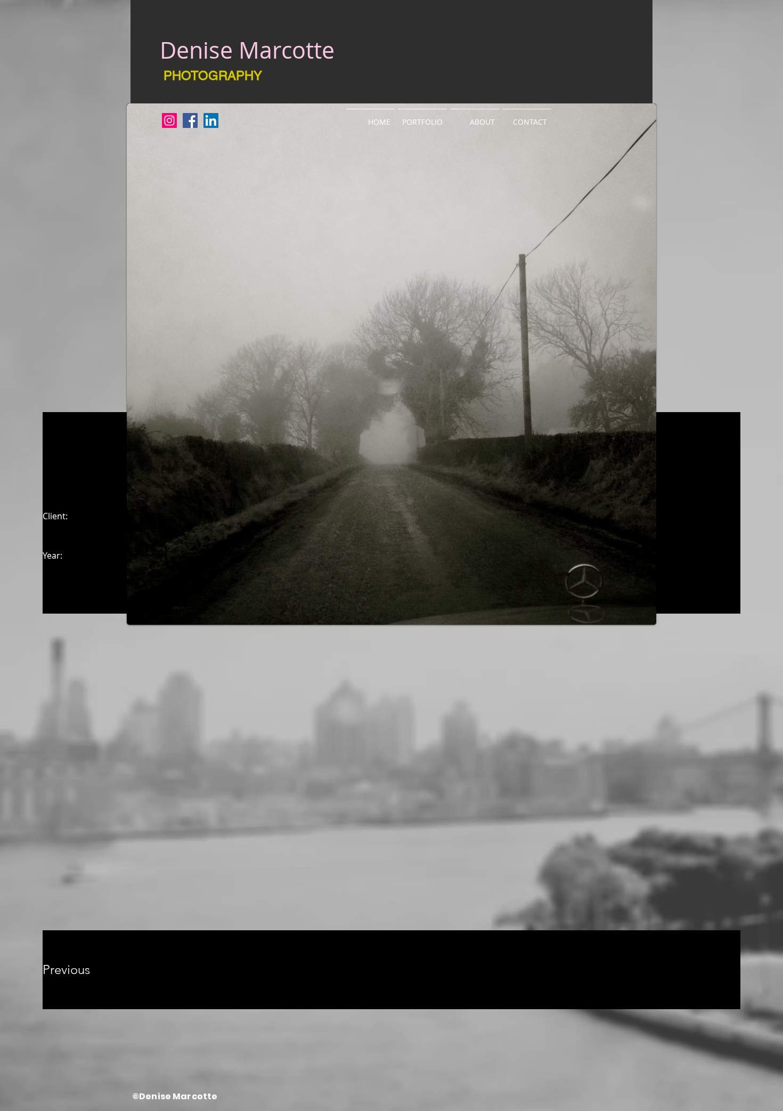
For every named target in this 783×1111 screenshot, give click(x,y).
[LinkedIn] (210, 120)
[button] (422, 117)
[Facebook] (190, 120)
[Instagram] (169, 120)
